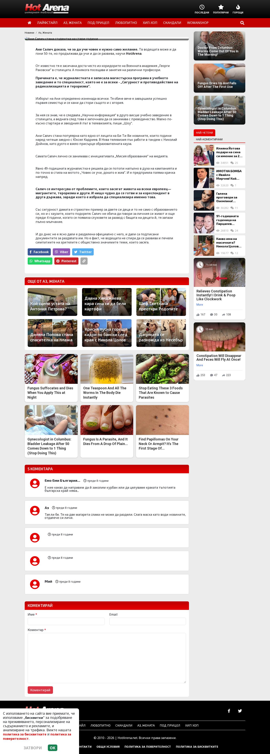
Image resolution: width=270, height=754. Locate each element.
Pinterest (68, 261)
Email (113, 614)
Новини (29, 32)
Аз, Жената (45, 32)
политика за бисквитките (24, 734)
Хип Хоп (192, 725)
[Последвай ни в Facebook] (229, 711)
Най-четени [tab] (204, 132)
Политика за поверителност (148, 746)
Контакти (84, 746)
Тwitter (85, 252)
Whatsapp (42, 261)
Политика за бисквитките (197, 746)
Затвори (33, 747)
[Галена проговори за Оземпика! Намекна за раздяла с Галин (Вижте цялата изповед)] (204, 200)
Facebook (41, 252)
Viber (64, 252)
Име (32, 614)
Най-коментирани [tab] (209, 139)
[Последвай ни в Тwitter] (239, 711)
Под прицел (170, 725)
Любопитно (100, 725)
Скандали (123, 725)
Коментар (37, 629)
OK (52, 747)
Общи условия (108, 746)
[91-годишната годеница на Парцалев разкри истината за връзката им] (204, 223)
